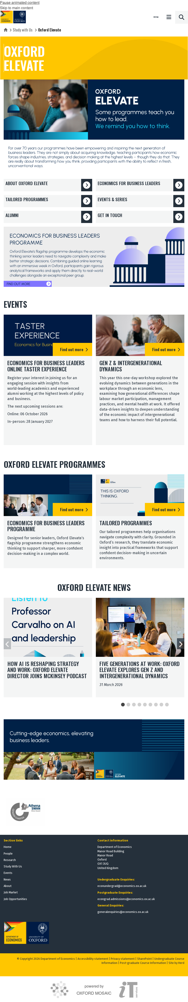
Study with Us (23, 30)
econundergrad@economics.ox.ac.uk (121, 886)
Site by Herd (176, 963)
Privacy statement (123, 958)
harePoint (145, 958)
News (7, 879)
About (7, 886)
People (8, 853)
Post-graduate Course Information (143, 963)
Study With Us (13, 866)
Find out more (71, 349)
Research (10, 860)
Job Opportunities (15, 899)
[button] (155, 17)
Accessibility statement (92, 958)
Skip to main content (16, 7)
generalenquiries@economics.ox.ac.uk (122, 912)
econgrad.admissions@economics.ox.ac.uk (126, 899)
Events (8, 873)
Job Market (11, 892)
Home (7, 847)
